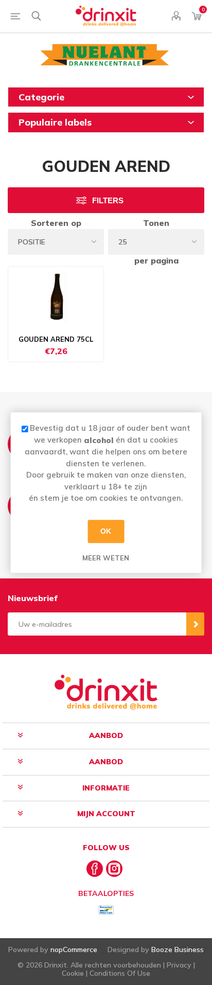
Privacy (179, 965)
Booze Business (177, 949)
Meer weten (105, 558)
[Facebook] (94, 868)
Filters (107, 200)
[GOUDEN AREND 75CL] (55, 297)
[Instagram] (114, 868)
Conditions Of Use (120, 973)
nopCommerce (73, 949)
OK (105, 531)
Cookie (73, 973)
